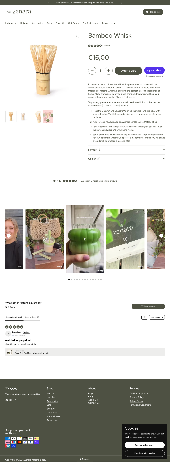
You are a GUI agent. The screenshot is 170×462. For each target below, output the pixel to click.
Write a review (148, 306)
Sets (49, 404)
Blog (90, 393)
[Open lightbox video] (85, 239)
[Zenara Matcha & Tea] (18, 12)
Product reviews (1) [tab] (14, 317)
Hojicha (51, 397)
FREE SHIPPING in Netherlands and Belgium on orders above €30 (85, 3)
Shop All (51, 408)
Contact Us (93, 402)
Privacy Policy (137, 397)
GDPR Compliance (139, 393)
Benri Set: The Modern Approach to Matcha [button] (33, 353)
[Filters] (144, 317)
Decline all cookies (144, 453)
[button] (153, 12)
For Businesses (54, 416)
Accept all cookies (145, 445)
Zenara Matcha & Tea (34, 459)
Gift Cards (52, 412)
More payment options (154, 76)
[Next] (161, 236)
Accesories (52, 401)
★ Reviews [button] (85, 459)
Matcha (50, 393)
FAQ (90, 396)
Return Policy (136, 401)
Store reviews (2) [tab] (32, 317)
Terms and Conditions (140, 404)
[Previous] (9, 236)
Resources (52, 420)
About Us (93, 399)
